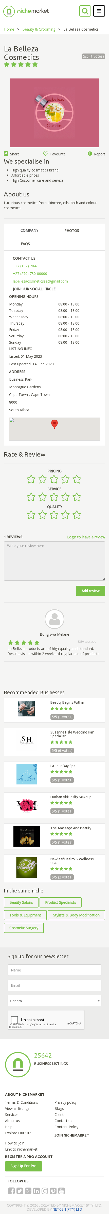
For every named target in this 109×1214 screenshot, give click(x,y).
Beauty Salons (21, 902)
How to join (14, 1143)
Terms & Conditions (21, 1102)
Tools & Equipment (25, 915)
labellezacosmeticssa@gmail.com (40, 281)
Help (8, 1126)
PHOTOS (71, 230)
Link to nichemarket (21, 1149)
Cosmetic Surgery (23, 927)
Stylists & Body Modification (76, 915)
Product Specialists (60, 902)
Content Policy (66, 1126)
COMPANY (29, 230)
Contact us (63, 1120)
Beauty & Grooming (38, 29)
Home (9, 29)
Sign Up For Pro (24, 1165)
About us (12, 1120)
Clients (60, 1114)
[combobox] (54, 1000)
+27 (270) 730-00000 (30, 273)
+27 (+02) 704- (25, 265)
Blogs (59, 1108)
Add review (91, 590)
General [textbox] (16, 1000)
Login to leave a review (86, 537)
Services (12, 1114)
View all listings (17, 1108)
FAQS (25, 243)
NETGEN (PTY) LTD (67, 1209)
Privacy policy (66, 1102)
